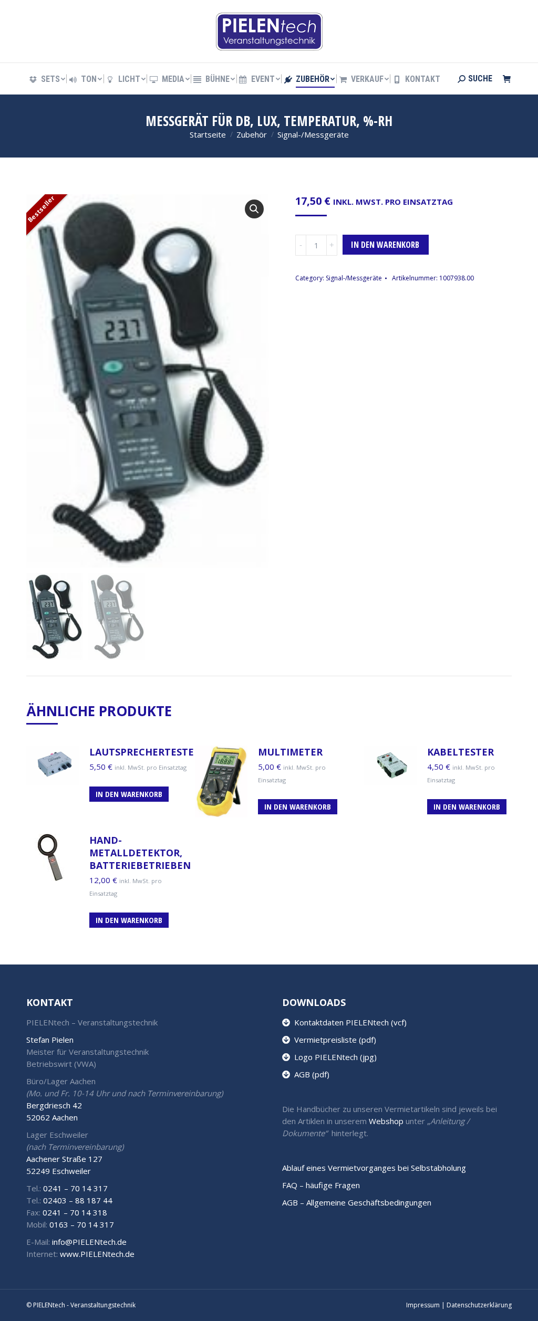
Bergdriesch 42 (54, 1105)
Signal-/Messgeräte (354, 278)
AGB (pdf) (309, 1074)
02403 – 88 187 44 (77, 1200)
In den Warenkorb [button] (129, 794)
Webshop (386, 1121)
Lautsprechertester (144, 752)
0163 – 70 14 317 (81, 1224)
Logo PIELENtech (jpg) (333, 1057)
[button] (254, 209)
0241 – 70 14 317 (75, 1188)
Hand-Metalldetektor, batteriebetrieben (140, 853)
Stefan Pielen (50, 1039)
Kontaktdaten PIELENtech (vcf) (348, 1022)
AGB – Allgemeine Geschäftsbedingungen (356, 1202)
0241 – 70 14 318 (75, 1212)
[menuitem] (46, 79)
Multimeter (290, 752)
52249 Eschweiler (58, 1171)
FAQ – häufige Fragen (321, 1185)
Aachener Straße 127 (64, 1159)
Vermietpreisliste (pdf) (333, 1039)
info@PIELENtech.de (89, 1241)
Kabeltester (460, 752)
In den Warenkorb (385, 244)
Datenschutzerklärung (479, 1305)
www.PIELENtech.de (97, 1254)
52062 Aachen (52, 1117)
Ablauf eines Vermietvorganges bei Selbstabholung (374, 1167)
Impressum (423, 1305)
